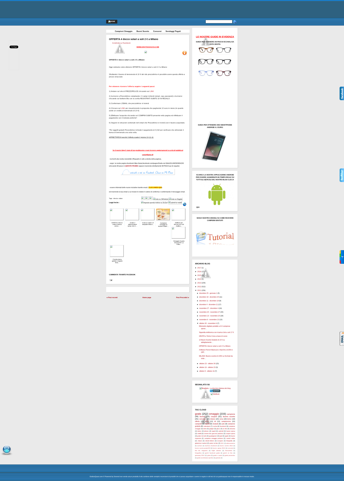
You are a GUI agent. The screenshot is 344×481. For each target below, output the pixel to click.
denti (204, 428)
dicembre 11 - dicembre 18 (209, 301)
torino (229, 419)
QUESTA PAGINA (131, 166)
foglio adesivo (216, 450)
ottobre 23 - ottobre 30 (207, 364)
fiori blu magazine (201, 450)
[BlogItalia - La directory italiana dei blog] (215, 388)
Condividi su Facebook (121, 43)
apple (226, 436)
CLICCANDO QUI (155, 187)
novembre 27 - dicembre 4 (208, 308)
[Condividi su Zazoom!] (184, 204)
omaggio (214, 413)
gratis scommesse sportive (205, 458)
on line (225, 428)
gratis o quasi (217, 455)
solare (121, 198)
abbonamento (230, 443)
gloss (209, 455)
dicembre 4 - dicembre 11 (208, 304)
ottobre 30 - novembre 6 (208, 323)
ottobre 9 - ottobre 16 (206, 371)
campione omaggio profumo (213, 438)
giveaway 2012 (200, 455)
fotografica (198, 453)
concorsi (230, 448)
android (220, 431)
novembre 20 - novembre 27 (209, 312)
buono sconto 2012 (226, 445)
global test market (201, 443)
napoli (213, 431)
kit (215, 421)
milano (212, 419)
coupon (214, 416)
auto (223, 424)
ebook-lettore (209, 441)
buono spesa (230, 431)
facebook (223, 426)
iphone (206, 431)
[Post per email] (110, 280)
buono (202, 416)
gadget (211, 428)
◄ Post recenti (111, 297)
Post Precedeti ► (182, 297)
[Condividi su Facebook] (143, 199)
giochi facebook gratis (212, 453)
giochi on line (227, 453)
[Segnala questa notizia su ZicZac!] (154, 202)
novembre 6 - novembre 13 (209, 320)
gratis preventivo (230, 455)
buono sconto (229, 416)
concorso (202, 419)
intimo (199, 431)
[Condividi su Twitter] (147, 199)
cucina (215, 426)
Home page (146, 297)
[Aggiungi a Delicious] (151, 199)
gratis (198, 413)
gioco (218, 428)
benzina (232, 428)
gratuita (218, 458)
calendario (206, 426)
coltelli (199, 433)
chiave (200, 441)
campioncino (226, 421)
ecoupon (220, 441)
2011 (199, 290)
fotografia (229, 441)
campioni (198, 424)
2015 (199, 275)
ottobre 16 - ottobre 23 (207, 367)
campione (231, 414)
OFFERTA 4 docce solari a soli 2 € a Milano (133, 39)
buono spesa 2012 (219, 448)
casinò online (230, 438)
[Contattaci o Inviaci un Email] (6, 456)
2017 (199, 268)
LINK (152, 91)
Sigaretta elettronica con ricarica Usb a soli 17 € (216, 332)
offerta (197, 421)
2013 (199, 283)
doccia (115, 198)
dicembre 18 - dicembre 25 (209, 297)
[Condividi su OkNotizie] (161, 199)
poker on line (213, 443)
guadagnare (213, 436)
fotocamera (228, 450)
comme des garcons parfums (213, 433)
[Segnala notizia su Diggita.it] (175, 199)
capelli (207, 424)
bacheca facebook (211, 445)
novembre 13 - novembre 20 (209, 316)
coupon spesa (230, 433)
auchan (199, 445)
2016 (199, 272)
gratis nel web (201, 436)
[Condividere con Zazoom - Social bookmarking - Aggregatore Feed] (215, 392)
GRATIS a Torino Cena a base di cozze (213, 336)
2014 (199, 279)
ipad (220, 436)
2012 (199, 287)
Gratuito (215, 424)
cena (221, 419)
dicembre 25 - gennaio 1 (208, 293)
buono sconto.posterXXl (202, 448)
